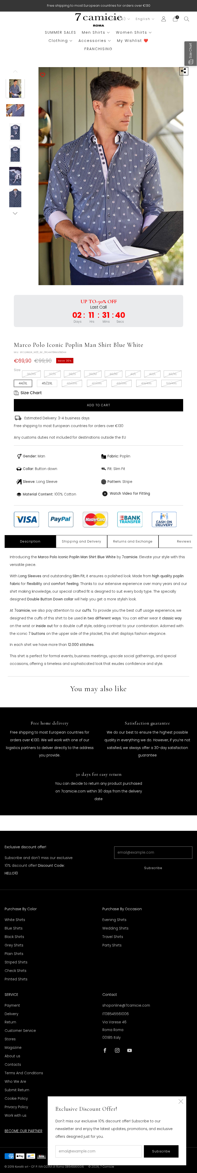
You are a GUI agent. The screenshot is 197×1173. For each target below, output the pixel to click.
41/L (133, 374)
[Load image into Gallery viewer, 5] (15, 176)
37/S (52, 374)
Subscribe (153, 868)
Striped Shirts (16, 962)
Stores (10, 1039)
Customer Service (20, 1030)
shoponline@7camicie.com (126, 1005)
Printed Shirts (16, 979)
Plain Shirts (14, 953)
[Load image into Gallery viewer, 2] (15, 110)
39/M (93, 374)
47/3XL (97, 383)
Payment (12, 1005)
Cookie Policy (16, 1098)
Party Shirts (112, 945)
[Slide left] (15, 73)
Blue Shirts (14, 928)
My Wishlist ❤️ (133, 40)
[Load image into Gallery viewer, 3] (15, 132)
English (143, 19)
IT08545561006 (115, 1014)
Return (10, 1022)
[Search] (186, 18)
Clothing (58, 40)
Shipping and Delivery (81, 541)
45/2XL (47, 383)
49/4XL (146, 383)
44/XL (23, 383)
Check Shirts (15, 970)
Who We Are (15, 1081)
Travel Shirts (112, 936)
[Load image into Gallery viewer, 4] (15, 154)
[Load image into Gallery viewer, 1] (15, 88)
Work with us (15, 1115)
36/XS (31, 374)
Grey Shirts (14, 945)
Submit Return (17, 1090)
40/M (113, 374)
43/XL (173, 374)
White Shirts (15, 919)
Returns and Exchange (133, 541)
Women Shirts (131, 32)
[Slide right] (15, 213)
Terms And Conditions (24, 1073)
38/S (72, 374)
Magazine (13, 1047)
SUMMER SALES (60, 32)
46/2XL (72, 383)
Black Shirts (14, 936)
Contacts (13, 1064)
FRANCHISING (98, 48)
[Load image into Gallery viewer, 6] (15, 198)
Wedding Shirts (115, 928)
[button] (190, 53)
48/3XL (121, 383)
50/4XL (171, 383)
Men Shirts (93, 32)
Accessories (92, 40)
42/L (152, 374)
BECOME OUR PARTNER (23, 1131)
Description (30, 541)
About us (12, 1056)
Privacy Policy (16, 1107)
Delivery (11, 1014)
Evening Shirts (114, 919)
